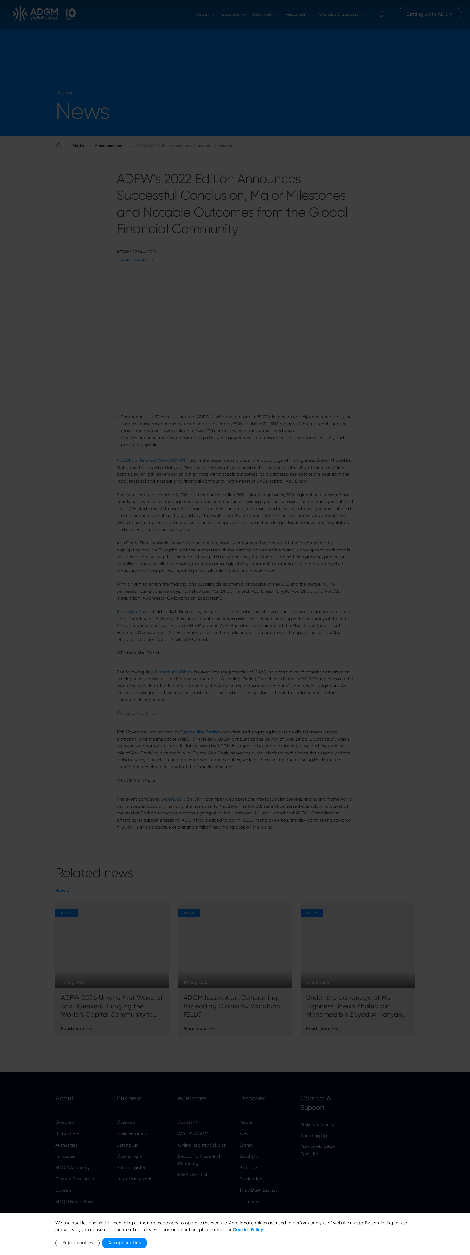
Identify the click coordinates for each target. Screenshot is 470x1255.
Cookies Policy (248, 1229)
